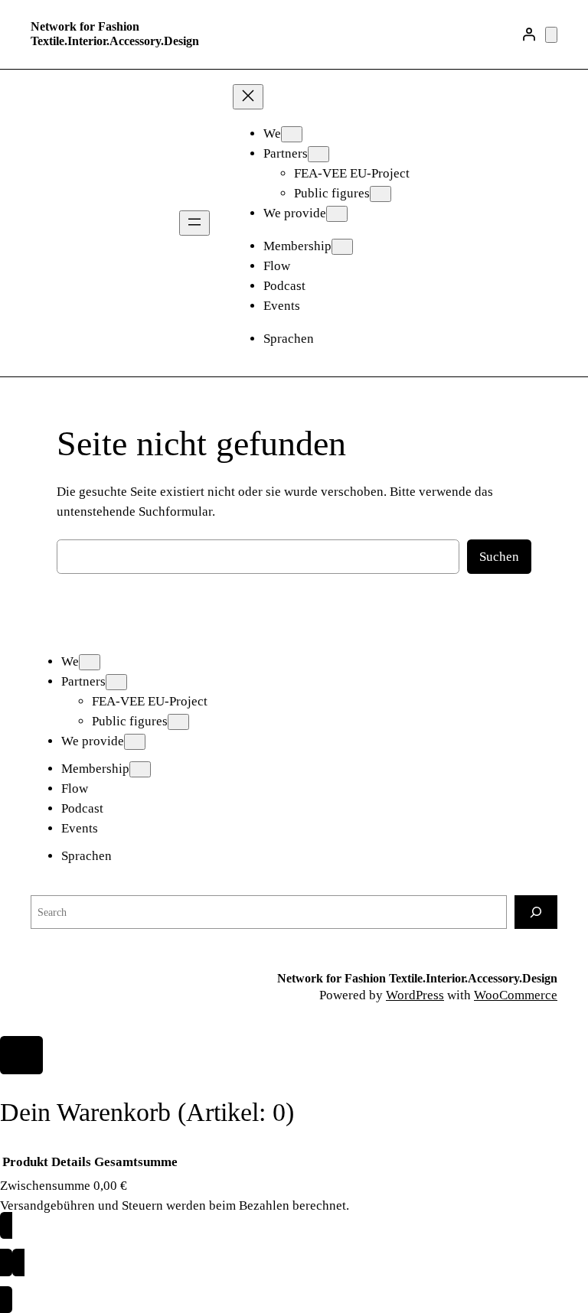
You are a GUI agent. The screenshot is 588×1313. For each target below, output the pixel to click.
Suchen (499, 556)
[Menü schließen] (248, 96)
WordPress (415, 995)
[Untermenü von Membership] (342, 247)
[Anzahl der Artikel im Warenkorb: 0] (551, 35)
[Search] (535, 911)
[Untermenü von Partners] (318, 154)
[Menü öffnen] (194, 223)
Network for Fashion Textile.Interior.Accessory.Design (115, 33)
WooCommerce (515, 995)
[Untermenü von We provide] (337, 214)
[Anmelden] (529, 34)
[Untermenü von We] (291, 134)
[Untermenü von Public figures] (380, 194)
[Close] (21, 1055)
